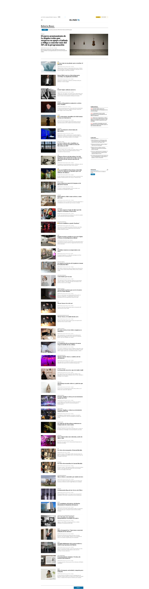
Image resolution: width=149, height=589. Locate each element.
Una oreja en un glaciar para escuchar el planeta (70, 64)
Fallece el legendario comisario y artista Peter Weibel (69, 104)
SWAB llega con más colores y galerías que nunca (70, 384)
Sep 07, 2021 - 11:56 (66, 452)
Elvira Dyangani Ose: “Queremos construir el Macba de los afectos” (70, 531)
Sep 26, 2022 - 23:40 (70, 120)
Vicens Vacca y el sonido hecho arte (68, 316)
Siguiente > (78, 587)
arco (58, 235)
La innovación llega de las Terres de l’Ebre (70, 490)
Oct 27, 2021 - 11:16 (69, 372)
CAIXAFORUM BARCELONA (61, 355)
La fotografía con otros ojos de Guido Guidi (70, 370)
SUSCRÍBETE (98, 17)
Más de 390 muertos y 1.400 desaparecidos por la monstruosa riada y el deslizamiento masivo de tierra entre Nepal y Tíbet (99, 141)
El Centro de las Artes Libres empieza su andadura (70, 331)
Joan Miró (59, 195)
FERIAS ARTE (59, 382)
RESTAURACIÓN (60, 208)
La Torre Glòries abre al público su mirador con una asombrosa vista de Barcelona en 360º (68, 145)
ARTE (58, 88)
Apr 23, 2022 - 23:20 (69, 186)
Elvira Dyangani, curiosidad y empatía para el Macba (70, 571)
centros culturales (61, 288)
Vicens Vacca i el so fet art (65, 303)
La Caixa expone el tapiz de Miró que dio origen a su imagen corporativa (69, 210)
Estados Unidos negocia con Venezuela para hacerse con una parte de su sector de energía (99, 110)
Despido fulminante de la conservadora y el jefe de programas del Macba (70, 544)
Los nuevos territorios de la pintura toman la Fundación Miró (70, 264)
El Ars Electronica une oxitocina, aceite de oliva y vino (70, 437)
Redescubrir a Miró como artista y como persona (70, 197)
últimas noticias (94, 106)
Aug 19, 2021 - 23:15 (69, 492)
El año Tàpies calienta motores (67, 89)
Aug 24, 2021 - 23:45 (70, 479)
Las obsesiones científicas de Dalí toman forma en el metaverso (70, 117)
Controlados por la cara (65, 276)
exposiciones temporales (62, 475)
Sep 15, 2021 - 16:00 (69, 413)
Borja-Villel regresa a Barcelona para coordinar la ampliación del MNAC (69, 76)
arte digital (60, 128)
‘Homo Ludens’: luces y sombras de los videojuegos (69, 357)
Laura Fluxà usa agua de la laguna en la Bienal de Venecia (69, 184)
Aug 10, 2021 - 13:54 (70, 507)
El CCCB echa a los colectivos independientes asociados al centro (68, 517)
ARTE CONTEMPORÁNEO (61, 555)
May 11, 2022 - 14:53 (69, 174)
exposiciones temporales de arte (63, 315)
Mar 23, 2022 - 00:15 (70, 225)
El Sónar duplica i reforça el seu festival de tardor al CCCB (70, 397)
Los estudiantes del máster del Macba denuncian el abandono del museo (69, 504)
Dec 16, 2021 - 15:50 (69, 333)
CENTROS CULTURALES (61, 328)
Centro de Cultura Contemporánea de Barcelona (66, 515)
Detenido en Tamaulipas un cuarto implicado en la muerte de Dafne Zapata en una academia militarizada (99, 124)
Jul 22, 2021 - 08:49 (70, 533)
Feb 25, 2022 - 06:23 (69, 240)
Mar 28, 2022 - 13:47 (70, 213)
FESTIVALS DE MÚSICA (61, 395)
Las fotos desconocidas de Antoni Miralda (70, 463)
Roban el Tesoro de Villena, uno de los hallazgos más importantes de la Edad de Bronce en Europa (99, 148)
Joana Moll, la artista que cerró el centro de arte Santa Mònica (70, 291)
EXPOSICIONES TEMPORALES (62, 275)
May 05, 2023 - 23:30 (70, 66)
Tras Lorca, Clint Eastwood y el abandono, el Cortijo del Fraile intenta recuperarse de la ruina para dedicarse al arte (99, 152)
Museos (59, 115)
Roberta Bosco (47, 26)
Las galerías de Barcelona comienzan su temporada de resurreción (69, 424)
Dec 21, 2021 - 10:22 (69, 305)
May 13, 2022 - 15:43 (70, 162)
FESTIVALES (42, 34)
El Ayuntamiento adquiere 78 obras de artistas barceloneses (69, 557)
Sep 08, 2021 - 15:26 (69, 440)
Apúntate (92, 174)
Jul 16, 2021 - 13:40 (69, 573)
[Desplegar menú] (42, 20)
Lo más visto (93, 137)
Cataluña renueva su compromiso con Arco (69, 251)
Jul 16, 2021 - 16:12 (69, 560)
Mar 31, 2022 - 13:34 (70, 200)
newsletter (93, 169)
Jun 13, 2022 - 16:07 (69, 133)
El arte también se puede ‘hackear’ (69, 223)
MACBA (59, 502)
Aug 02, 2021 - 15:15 (69, 520)
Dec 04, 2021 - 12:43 (70, 360)
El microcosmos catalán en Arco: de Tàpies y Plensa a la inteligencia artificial (70, 237)
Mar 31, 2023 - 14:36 (70, 92)
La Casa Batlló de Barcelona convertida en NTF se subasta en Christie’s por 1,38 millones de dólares (70, 171)
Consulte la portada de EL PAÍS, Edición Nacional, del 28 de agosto (60, 29)
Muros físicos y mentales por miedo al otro (70, 477)
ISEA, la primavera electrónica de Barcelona (67, 130)
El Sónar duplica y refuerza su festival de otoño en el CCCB (70, 411)
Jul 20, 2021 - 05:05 (70, 547)
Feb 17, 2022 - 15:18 (69, 253)
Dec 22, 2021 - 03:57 (69, 293)
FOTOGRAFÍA (59, 462)
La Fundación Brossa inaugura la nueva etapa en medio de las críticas (69, 344)
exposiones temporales (62, 368)
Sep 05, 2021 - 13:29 (69, 465)
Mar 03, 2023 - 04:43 (67, 106)
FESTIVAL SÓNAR (60, 408)
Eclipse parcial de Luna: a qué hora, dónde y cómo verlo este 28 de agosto (99, 145)
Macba (59, 542)
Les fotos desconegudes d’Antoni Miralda (70, 450)
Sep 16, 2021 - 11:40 (69, 400)
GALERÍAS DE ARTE (60, 422)
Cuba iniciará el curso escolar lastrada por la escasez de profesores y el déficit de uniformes (99, 114)
